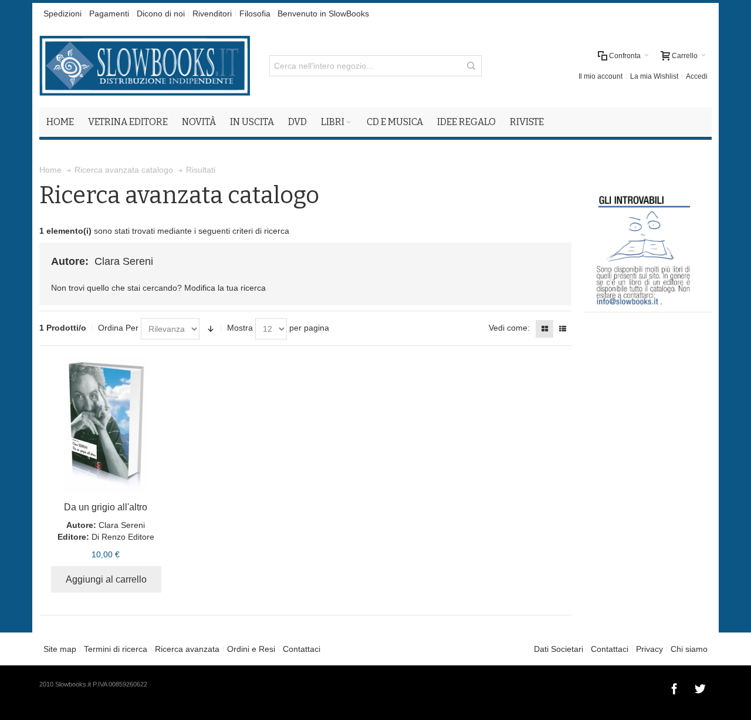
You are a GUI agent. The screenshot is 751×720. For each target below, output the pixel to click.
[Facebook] (675, 687)
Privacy (649, 649)
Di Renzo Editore (123, 536)
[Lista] (562, 329)
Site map (59, 649)
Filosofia (254, 13)
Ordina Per (118, 327)
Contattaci (301, 649)
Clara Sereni (122, 525)
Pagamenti (109, 13)
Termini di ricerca (115, 649)
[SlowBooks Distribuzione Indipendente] (144, 66)
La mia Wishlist (654, 76)
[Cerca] (471, 66)
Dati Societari (558, 649)
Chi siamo (689, 649)
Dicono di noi (161, 13)
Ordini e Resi (251, 649)
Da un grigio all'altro (105, 507)
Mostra (240, 327)
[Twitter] (700, 687)
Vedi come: (509, 327)
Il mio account (601, 76)
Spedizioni (62, 13)
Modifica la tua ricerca (225, 287)
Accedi (697, 76)
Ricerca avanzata (187, 649)
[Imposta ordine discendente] (210, 329)
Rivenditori (212, 13)
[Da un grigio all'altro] (106, 424)
